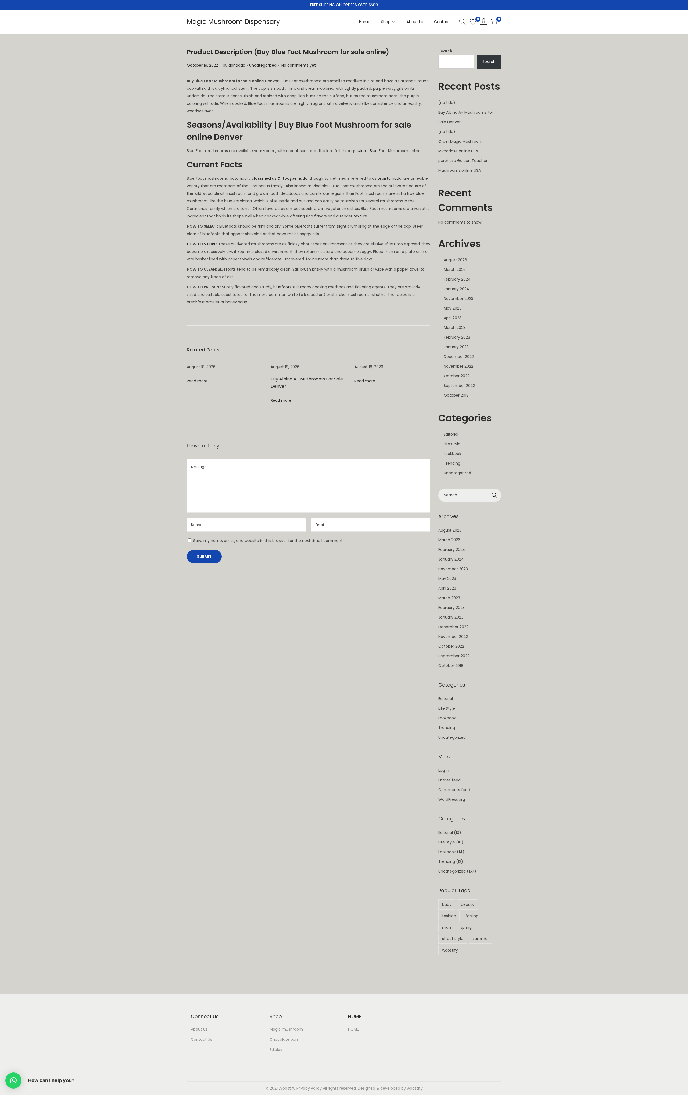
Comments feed (454, 789)
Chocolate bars (284, 1039)
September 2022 (459, 385)
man (446, 927)
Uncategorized (263, 65)
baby (447, 904)
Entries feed (449, 780)
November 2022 (458, 366)
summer (481, 938)
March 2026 (455, 269)
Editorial (451, 434)
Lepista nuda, (390, 178)
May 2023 (452, 308)
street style (452, 938)
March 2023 (454, 327)
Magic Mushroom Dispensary (233, 21)
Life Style (452, 444)
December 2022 (459, 356)
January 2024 (456, 289)
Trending (452, 463)
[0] (473, 22)
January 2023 (456, 347)
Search (445, 51)
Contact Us (201, 1039)
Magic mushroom (286, 1029)
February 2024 (457, 279)
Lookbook (452, 453)
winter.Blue (367, 150)
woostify (450, 950)
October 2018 (456, 395)
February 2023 (457, 337)
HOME (353, 1029)
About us (199, 1029)
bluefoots (282, 287)
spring (466, 927)
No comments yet (298, 65)
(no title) (446, 102)
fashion (449, 915)
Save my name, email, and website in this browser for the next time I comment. (268, 540)
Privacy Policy (309, 1088)
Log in (443, 770)
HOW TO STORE (201, 244)
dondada (236, 65)
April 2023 (452, 318)
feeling (471, 915)
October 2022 (457, 376)
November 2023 (458, 298)
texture (360, 216)
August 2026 (455, 260)
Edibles (276, 1049)
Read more (197, 381)
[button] (13, 1080)
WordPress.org (451, 799)
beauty (467, 904)
